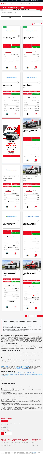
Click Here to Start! (11, 155)
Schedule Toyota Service (15, 442)
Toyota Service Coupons (15, 443)
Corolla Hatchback (11, 372)
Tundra (7, 377)
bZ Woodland (7, 378)
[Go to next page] (40, 24)
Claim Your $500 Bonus (7, 91)
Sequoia (38, 374)
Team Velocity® (34, 452)
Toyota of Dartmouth (2, 453)
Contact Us (15, 91)
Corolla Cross (9, 374)
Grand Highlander (31, 374)
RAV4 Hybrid (15, 374)
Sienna (5, 380)
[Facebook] (2, 430)
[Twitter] (7, 430)
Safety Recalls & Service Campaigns (22, 453)
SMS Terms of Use (35, 445)
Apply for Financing (25, 442)
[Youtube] (9, 430)
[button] (18, 36)
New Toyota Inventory (5, 442)
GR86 (28, 372)
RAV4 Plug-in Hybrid (21, 374)
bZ (3, 378)
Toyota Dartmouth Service (16, 439)
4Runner (35, 374)
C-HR (10, 378)
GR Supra (34, 372)
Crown (26, 372)
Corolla (7, 372)
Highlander (26, 374)
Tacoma (4, 377)
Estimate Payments (7, 47)
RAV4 (12, 374)
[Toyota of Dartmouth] (4, 3)
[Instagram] (4, 430)
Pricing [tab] (14, 51)
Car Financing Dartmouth (25, 439)
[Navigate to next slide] (42, 9)
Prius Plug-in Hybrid (21, 372)
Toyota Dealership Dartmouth (36, 439)
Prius (17, 372)
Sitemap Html (15, 453)
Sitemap (12, 452)
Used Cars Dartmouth (5, 443)
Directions (33, 443)
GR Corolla (30, 372)
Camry (15, 372)
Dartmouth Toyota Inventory (5, 439)
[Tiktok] (11, 430)
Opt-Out (27, 453)
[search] (42, 3)
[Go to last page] (42, 24)
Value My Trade (24, 443)
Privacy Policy (6, 453)
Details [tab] (8, 51)
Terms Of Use (9, 453)
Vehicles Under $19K (4, 446)
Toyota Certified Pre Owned (6, 445)
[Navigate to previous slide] (1, 9)
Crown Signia (6, 375)
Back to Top (40, 316)
